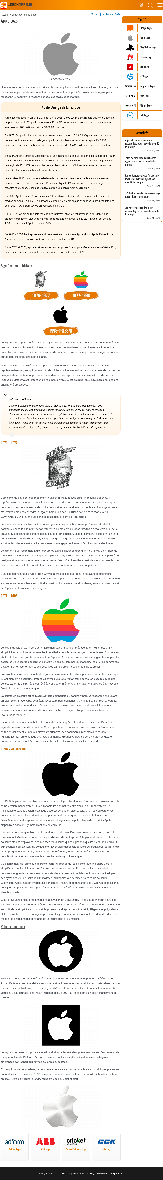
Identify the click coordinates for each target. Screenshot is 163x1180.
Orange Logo (146, 28)
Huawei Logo (146, 57)
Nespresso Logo (147, 86)
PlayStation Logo (148, 47)
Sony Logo (144, 95)
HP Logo (144, 76)
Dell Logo (144, 115)
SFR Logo (144, 66)
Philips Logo (146, 105)
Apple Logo (145, 37)
